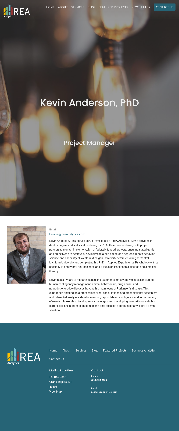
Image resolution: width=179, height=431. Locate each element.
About (63, 7)
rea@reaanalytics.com (104, 391)
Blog (91, 7)
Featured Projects (113, 7)
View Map (55, 391)
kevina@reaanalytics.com (67, 234)
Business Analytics (144, 350)
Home (50, 7)
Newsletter (140, 7)
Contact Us (164, 7)
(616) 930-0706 (99, 380)
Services (77, 7)
